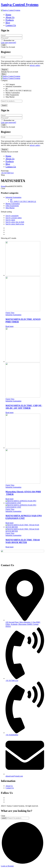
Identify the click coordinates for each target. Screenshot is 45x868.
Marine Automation (13, 204)
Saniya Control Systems (19, 4)
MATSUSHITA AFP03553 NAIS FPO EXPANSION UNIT (24, 516)
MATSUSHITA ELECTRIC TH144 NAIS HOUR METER (23, 541)
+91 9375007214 (7, 173)
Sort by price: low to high (15, 222)
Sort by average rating (14, 218)
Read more (10, 326)
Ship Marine (10, 208)
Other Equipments (12, 206)
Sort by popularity (12, 216)
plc (11, 199)
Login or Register (7, 866)
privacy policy (35, 65)
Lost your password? (8, 42)
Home (3, 186)
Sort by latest (10, 220)
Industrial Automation (13, 197)
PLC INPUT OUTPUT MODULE (23, 202)
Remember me (9, 40)
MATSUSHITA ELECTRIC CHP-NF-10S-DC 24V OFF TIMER (24, 406)
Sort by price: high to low (15, 224)
